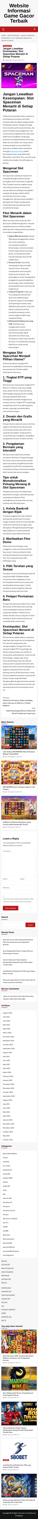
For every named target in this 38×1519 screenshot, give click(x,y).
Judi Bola (6, 1162)
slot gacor (6, 1206)
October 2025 (8, 1044)
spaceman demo (16, 151)
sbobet (5, 1182)
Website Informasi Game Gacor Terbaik (19, 13)
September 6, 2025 (14, 791)
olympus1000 (7, 1178)
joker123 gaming (7, 1272)
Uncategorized (7, 45)
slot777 (5, 1223)
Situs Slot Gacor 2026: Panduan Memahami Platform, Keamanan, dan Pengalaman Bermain (18, 942)
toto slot (4, 1302)
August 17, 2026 (14, 1362)
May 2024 (6, 1112)
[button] (3, 29)
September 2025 (9, 1048)
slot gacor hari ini (9, 1210)
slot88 (5, 1227)
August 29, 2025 (14, 827)
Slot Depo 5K (7, 1202)
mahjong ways (6, 1288)
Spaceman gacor (8, 1239)
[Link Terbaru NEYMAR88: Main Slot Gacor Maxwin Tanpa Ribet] (19, 737)
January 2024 (7, 1120)
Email (22, 879)
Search (4, 917)
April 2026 (6, 1029)
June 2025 (6, 1060)
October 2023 (8, 1132)
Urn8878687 (8, 60)
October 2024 (8, 1092)
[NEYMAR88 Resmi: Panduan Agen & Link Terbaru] (19, 772)
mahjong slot (7, 1170)
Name (5, 879)
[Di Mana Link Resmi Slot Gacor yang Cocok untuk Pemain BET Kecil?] (19, 808)
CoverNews (29, 1513)
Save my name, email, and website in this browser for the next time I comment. (18, 900)
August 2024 (7, 1100)
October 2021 (8, 1140)
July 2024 (6, 1104)
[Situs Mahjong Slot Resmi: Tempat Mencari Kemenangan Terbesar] (19, 1378)
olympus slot (5, 1298)
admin (5, 756)
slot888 (5, 1231)
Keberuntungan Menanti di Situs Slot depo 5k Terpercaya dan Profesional (19, 981)
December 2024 (8, 1084)
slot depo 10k (6, 1279)
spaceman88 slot (9, 1247)
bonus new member (8, 1295)
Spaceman (6, 1235)
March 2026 (7, 1033)
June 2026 (6, 1021)
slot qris (6, 1214)
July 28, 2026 (13, 1397)
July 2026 (6, 1017)
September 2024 (9, 1096)
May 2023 (6, 1136)
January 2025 (7, 1080)
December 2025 (8, 1037)
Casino (5, 1157)
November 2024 (8, 1088)
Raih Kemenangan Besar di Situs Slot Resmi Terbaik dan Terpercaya (20, 710)
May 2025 (6, 1064)
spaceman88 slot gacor (11, 1251)
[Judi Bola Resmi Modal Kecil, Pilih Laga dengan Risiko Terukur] (19, 1450)
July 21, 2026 (13, 1434)
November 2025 (8, 1040)
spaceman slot (6, 1291)
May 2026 (6, 1025)
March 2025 (7, 1072)
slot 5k (3, 1320)
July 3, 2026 (13, 1504)
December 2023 (8, 1124)
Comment (7, 851)
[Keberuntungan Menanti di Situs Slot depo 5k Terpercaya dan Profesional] (19, 1485)
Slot (4, 1194)
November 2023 (8, 1128)
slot (2, 1306)
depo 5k (4, 1261)
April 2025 (6, 1068)
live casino (6, 1166)
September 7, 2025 (14, 756)
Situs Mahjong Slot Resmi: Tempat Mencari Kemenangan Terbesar (18, 952)
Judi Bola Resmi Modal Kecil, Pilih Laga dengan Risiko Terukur (19, 972)
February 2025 (8, 1076)
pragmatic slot (6, 1317)
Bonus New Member (10, 1153)
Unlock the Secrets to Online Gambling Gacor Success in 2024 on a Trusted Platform (18, 701)
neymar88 (6, 1174)
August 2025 (7, 1052)
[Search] (34, 29)
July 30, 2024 (17, 60)
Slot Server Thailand (10, 1218)
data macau (5, 1275)
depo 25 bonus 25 (7, 1268)
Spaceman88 (7, 1243)
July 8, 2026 (13, 1469)
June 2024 (6, 1108)
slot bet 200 (7, 1198)
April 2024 (6, 1116)
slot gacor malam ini (8, 1309)
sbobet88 (6, 1186)
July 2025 (6, 1056)
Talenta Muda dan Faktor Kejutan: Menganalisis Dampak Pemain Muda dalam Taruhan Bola (17, 962)
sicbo (5, 1190)
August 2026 (7, 1013)
